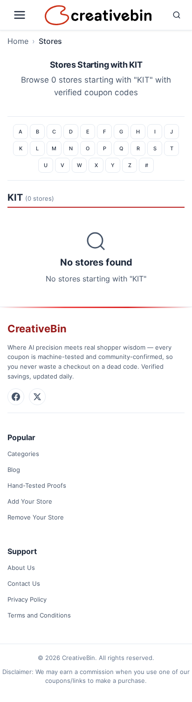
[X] (37, 396)
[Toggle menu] (24, 15)
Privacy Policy (27, 599)
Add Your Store (29, 501)
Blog (13, 469)
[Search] (170, 15)
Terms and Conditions (39, 615)
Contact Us (23, 583)
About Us (21, 567)
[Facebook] (15, 396)
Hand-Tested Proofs (36, 485)
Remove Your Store (35, 517)
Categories (23, 453)
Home (17, 41)
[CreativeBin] (98, 15)
